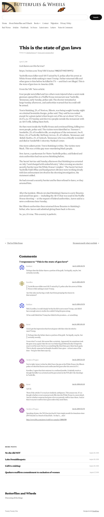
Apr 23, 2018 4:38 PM (78, 282)
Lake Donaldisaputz (15, 459)
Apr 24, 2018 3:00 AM (78, 324)
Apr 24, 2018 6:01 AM (78, 384)
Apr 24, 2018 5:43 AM (78, 360)
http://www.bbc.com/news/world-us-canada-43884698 (46, 419)
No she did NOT (12, 453)
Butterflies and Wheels (20, 493)
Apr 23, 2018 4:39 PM (78, 304)
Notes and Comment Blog (46, 53)
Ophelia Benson (31, 53)
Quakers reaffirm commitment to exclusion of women (32, 472)
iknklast (29, 266)
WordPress (95, 511)
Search (95, 17)
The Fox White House (15, 243)
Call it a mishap (12, 466)
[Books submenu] (39, 23)
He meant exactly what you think (85, 243)
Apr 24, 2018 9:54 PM (78, 409)
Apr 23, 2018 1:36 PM (78, 266)
